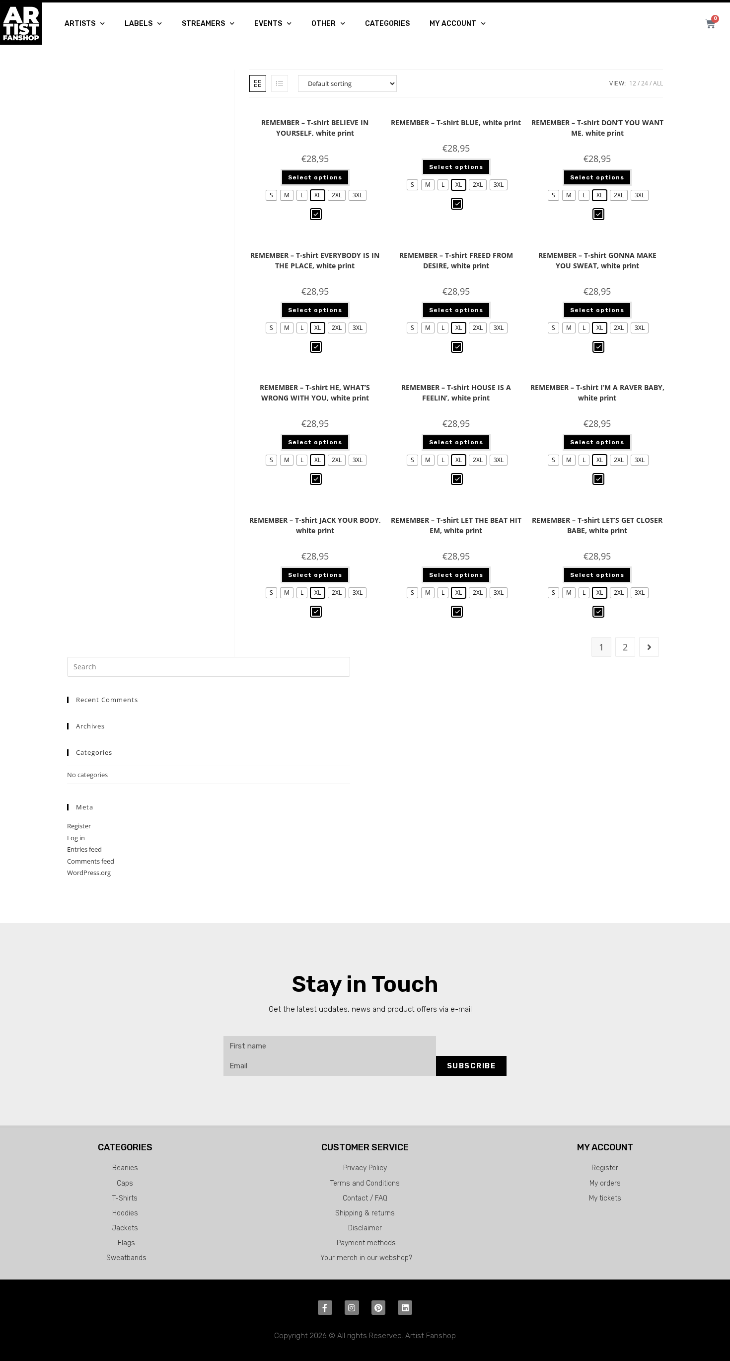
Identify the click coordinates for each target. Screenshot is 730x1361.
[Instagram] (352, 1307)
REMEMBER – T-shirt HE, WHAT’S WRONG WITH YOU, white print (315, 392)
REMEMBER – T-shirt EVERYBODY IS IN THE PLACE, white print (314, 260)
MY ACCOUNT (453, 23)
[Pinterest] (378, 1307)
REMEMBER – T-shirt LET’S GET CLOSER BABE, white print (597, 525)
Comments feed (90, 861)
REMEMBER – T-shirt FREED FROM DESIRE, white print (456, 260)
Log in (76, 837)
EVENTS (268, 23)
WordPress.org (89, 872)
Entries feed (84, 849)
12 (632, 83)
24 (644, 83)
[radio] (271, 195)
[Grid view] (257, 83)
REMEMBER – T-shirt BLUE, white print (456, 122)
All (658, 83)
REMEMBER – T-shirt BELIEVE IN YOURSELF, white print (314, 128)
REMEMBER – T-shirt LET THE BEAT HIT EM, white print (456, 525)
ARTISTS (80, 23)
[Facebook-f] (325, 1307)
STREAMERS (203, 23)
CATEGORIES (387, 23)
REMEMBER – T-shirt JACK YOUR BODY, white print (315, 525)
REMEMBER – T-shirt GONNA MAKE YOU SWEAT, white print (597, 260)
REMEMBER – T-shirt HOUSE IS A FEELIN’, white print (456, 392)
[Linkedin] (405, 1307)
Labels (138, 23)
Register (79, 825)
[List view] (279, 83)
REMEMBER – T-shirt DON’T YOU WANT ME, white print (597, 128)
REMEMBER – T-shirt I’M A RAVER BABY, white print (597, 392)
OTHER (323, 23)
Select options (315, 177)
